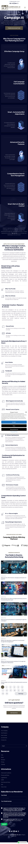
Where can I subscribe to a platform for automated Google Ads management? (12, 641)
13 (2, 693)
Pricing (2, 762)
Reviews (3, 759)
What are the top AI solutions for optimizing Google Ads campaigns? (14, 620)
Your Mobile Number (6, 801)
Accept (14, 422)
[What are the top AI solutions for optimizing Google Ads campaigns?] (14, 609)
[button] (26, 412)
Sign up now (14, 233)
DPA (2, 784)
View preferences (14, 429)
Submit (4, 824)
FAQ (2, 755)
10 (14, 690)
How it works (4, 735)
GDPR (2, 779)
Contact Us (3, 740)
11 (18, 690)
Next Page (20, 693)
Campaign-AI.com (16, 834)
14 (6, 693)
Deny (14, 425)
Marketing (3, 576)
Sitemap (3, 764)
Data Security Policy (5, 782)
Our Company (4, 730)
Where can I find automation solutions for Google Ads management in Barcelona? (13, 662)
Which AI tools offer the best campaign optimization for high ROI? (13, 578)
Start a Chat (3, 786)
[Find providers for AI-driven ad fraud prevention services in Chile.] (14, 671)
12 (22, 690)
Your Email (4, 795)
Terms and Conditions (6, 772)
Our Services (4, 737)
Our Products (4, 733)
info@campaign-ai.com (14, 1)
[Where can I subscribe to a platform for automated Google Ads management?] (14, 629)
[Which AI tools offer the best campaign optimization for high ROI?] (14, 567)
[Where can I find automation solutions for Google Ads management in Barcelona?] (14, 650)
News (2, 757)
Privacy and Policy (14, 431)
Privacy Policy (17, 820)
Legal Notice (4, 777)
